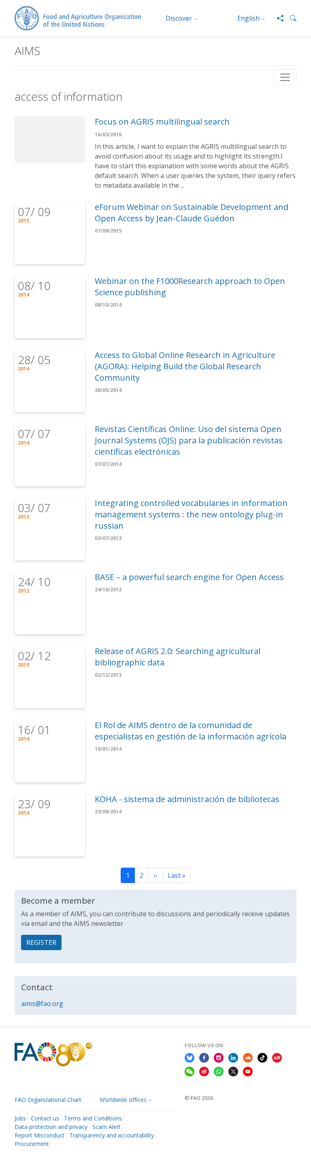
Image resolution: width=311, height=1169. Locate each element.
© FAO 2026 (199, 1097)
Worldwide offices (123, 1099)
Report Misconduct (39, 1135)
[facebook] (204, 1057)
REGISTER (41, 942)
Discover (179, 18)
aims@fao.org (42, 1003)
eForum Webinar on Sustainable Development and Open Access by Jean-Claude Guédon (191, 212)
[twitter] (233, 1070)
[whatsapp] (219, 1070)
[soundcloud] (248, 1057)
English (248, 18)
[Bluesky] (189, 1057)
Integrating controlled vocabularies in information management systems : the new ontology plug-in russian (191, 514)
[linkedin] (233, 1057)
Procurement (32, 1144)
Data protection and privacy (51, 1127)
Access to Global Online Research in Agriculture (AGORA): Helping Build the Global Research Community (185, 366)
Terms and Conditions (93, 1118)
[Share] (277, 18)
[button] (289, 18)
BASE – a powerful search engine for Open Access (189, 577)
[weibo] (204, 1070)
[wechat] (189, 1070)
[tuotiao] (277, 1057)
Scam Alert (106, 1127)
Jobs (20, 1118)
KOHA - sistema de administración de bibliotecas (187, 799)
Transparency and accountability (111, 1135)
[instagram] (219, 1057)
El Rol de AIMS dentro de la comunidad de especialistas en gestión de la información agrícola (190, 731)
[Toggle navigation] (285, 77)
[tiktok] (262, 1057)
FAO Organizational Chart (48, 1099)
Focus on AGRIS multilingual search (162, 121)
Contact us (45, 1118)
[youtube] (248, 1070)
